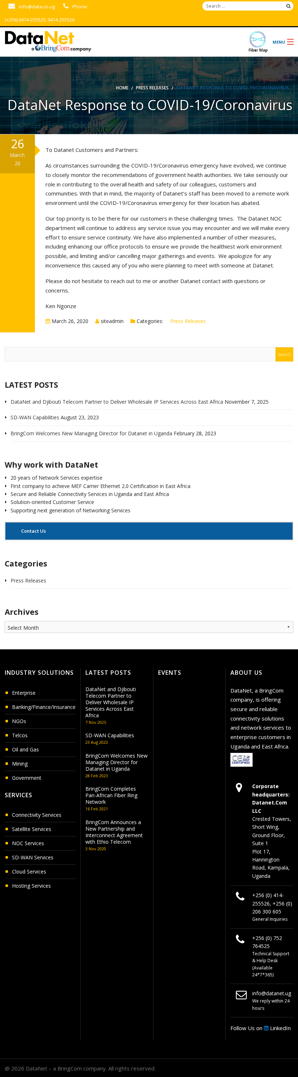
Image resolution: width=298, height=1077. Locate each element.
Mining (20, 763)
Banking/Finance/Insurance (44, 706)
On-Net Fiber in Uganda (258, 41)
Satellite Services (31, 829)
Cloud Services (29, 871)
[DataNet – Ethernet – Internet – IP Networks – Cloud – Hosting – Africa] (115, 39)
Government (26, 777)
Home (122, 88)
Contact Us (33, 531)
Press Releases (152, 88)
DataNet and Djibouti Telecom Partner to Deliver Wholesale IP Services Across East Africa (117, 401)
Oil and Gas (25, 749)
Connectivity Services (36, 814)
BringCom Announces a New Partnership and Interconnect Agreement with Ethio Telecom (114, 832)
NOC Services (28, 843)
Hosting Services (31, 885)
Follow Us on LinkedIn (260, 1028)
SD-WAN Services (32, 857)
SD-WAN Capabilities (35, 417)
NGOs (19, 721)
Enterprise (24, 692)
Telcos (20, 735)
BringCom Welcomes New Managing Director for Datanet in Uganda (91, 433)
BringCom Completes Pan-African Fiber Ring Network (111, 795)
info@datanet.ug (271, 993)
